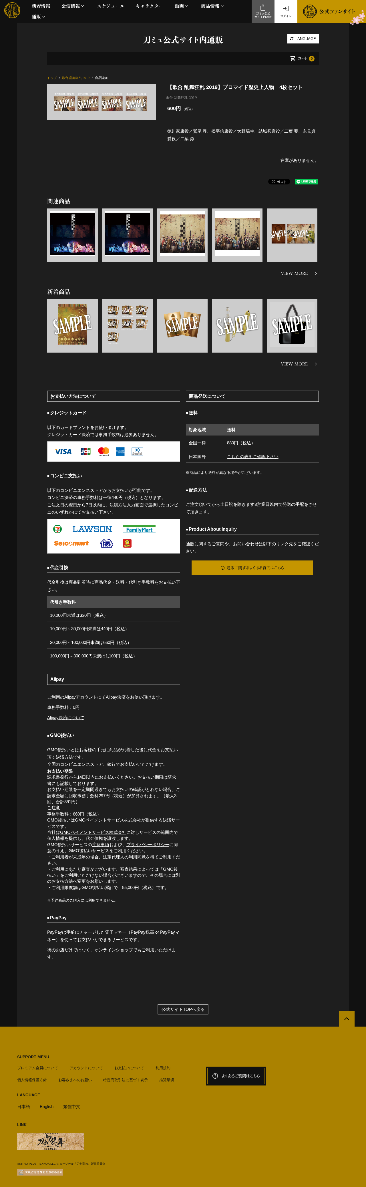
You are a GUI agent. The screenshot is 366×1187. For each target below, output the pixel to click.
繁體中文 (71, 1106)
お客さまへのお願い (75, 1080)
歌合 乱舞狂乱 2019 (181, 97)
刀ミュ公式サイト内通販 (263, 15)
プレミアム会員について (37, 1068)
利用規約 (163, 1068)
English (46, 1106)
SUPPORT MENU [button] (33, 1057)
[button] (73, 6)
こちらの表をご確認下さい (253, 456)
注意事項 (100, 844)
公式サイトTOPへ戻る (183, 1009)
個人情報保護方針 (32, 1080)
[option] (101, 102)
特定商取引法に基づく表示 (125, 1080)
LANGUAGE (305, 39)
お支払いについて (129, 1068)
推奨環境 (166, 1080)
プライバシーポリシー (147, 844)
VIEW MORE (294, 273)
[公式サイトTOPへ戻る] (347, 1019)
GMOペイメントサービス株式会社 (93, 832)
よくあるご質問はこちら (241, 1076)
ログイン (286, 16)
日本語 (23, 1106)
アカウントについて (86, 1068)
